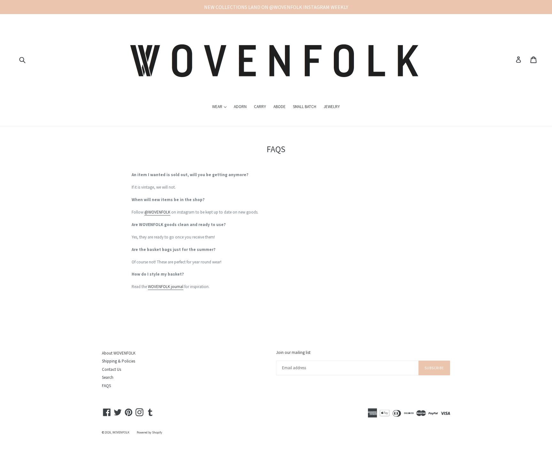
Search (107, 377)
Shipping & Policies (118, 361)
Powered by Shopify (149, 432)
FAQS (106, 385)
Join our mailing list (293, 352)
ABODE (279, 106)
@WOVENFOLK (157, 212)
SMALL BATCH (304, 106)
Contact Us (111, 369)
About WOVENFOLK (118, 353)
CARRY (260, 106)
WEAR (221, 106)
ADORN (240, 106)
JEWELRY (332, 106)
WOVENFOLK (120, 432)
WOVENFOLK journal (165, 286)
